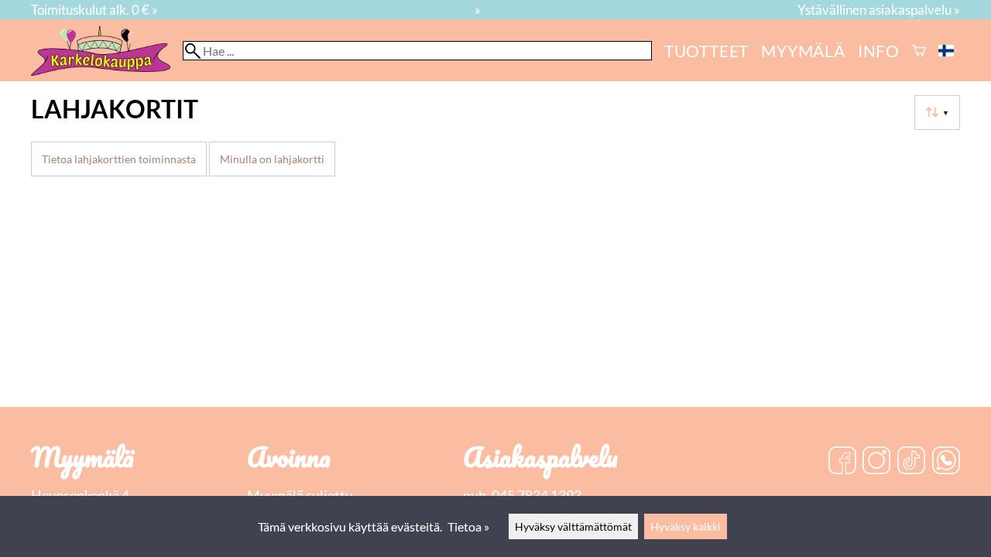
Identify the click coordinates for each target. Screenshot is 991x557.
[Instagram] (876, 461)
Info (879, 50)
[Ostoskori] (919, 51)
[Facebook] (842, 461)
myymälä (803, 50)
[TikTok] (911, 461)
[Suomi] (949, 51)
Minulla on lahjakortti (272, 159)
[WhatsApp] (946, 461)
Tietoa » (468, 526)
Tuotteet (706, 50)
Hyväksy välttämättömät (573, 526)
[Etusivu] (107, 70)
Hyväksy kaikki (685, 526)
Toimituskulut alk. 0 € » (94, 10)
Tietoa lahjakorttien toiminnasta (119, 159)
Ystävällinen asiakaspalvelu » (878, 10)
